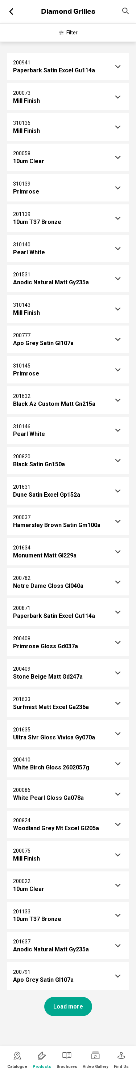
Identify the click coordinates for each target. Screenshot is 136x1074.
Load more (68, 1006)
